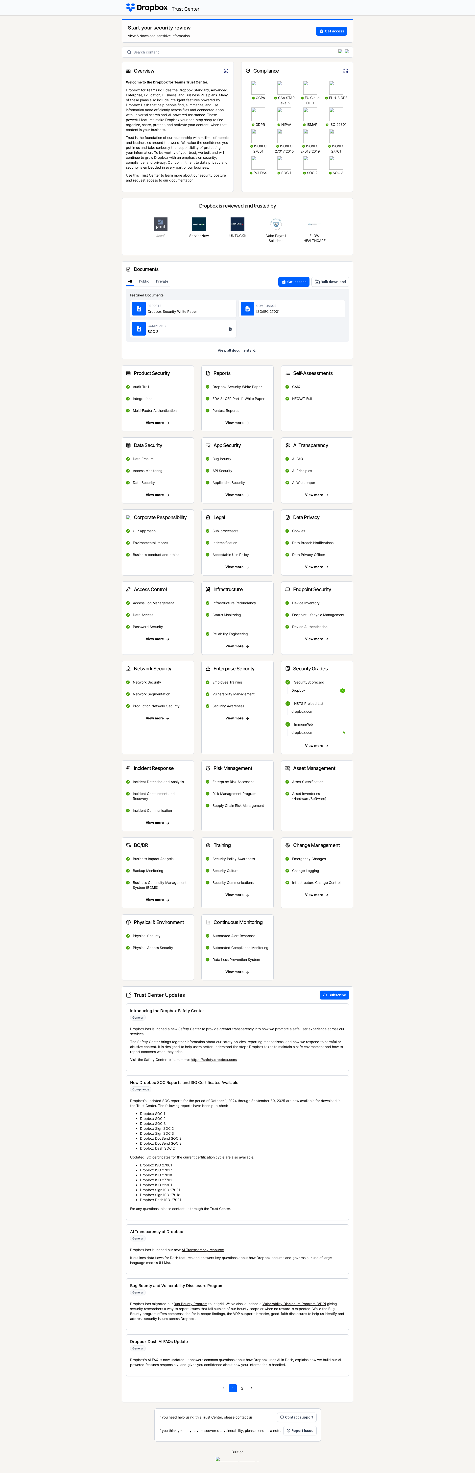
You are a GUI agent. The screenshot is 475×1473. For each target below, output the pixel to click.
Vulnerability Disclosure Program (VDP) (294, 1304)
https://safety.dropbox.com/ (214, 1059)
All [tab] (130, 281)
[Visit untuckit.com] (237, 224)
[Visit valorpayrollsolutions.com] (276, 224)
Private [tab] (162, 281)
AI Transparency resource (203, 1250)
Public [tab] (144, 281)
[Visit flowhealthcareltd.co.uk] (314, 224)
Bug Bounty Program (190, 1304)
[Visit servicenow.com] (199, 224)
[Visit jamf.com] (160, 224)
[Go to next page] (252, 1388)
